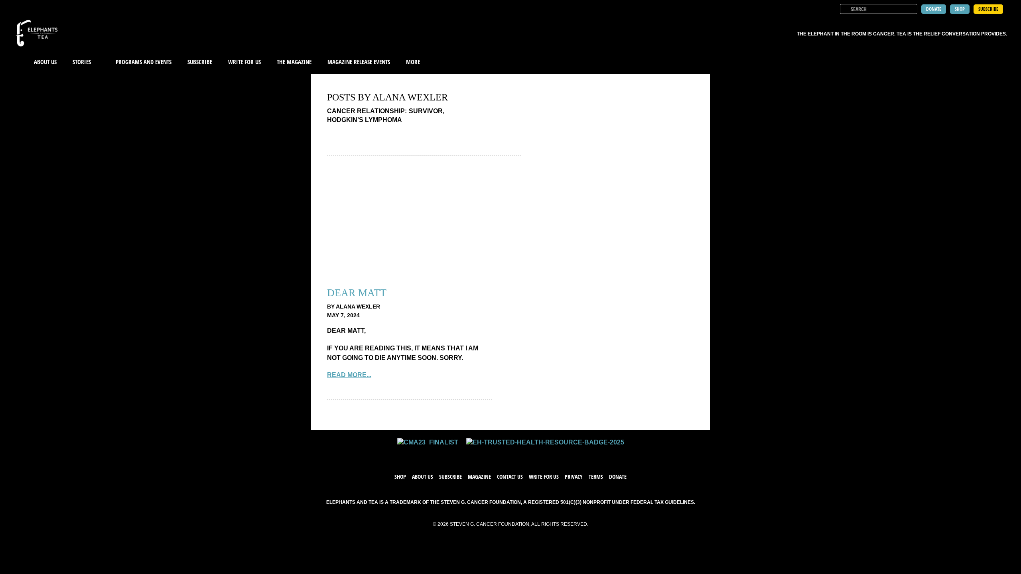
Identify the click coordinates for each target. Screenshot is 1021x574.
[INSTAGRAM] (518, 454)
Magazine (479, 476)
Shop (400, 476)
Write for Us (544, 476)
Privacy (574, 476)
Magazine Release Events (358, 62)
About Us (45, 62)
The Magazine (294, 62)
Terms (596, 476)
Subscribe (199, 62)
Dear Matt (356, 293)
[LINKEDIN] (534, 454)
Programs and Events (143, 62)
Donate (618, 476)
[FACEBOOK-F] (487, 454)
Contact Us (510, 476)
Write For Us (244, 62)
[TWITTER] (503, 454)
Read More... (349, 375)
